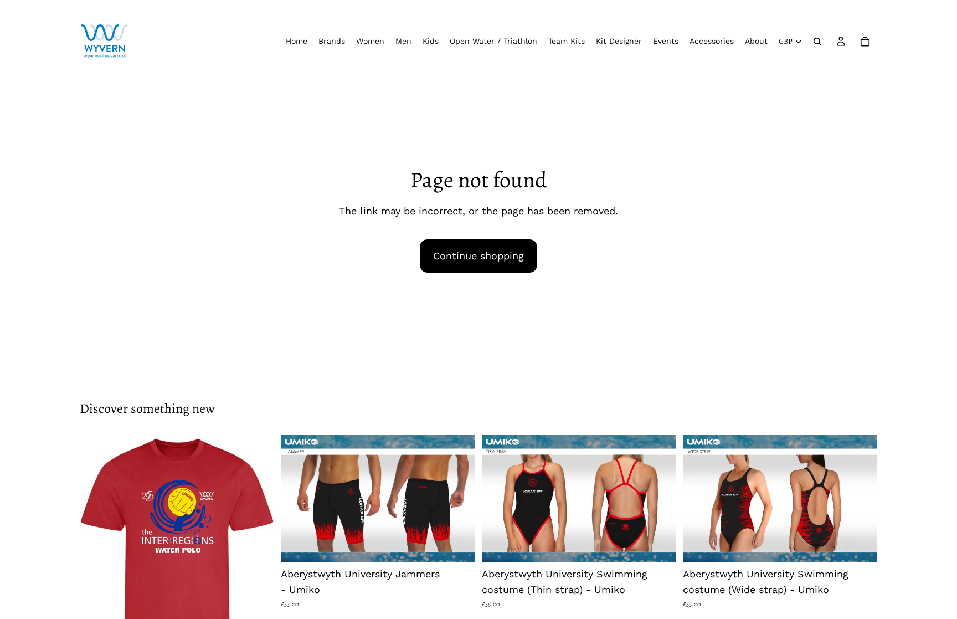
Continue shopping (478, 256)
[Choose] (458, 545)
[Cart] (865, 41)
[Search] (817, 41)
